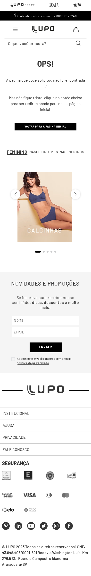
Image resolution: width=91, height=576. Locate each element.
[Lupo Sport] (22, 5)
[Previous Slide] (15, 194)
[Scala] (54, 5)
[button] (38, 252)
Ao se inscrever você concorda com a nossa (44, 358)
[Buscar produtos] (79, 43)
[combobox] (45, 43)
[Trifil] (77, 6)
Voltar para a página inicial (45, 126)
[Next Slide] (75, 194)
